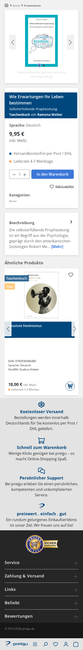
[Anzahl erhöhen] (25, 174)
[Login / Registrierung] (66, 644)
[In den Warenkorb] (70, 386)
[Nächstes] (70, 41)
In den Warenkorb (52, 174)
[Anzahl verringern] (14, 174)
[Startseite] (7, 5)
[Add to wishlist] (71, 275)
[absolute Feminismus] (41, 295)
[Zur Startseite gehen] (16, 643)
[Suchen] (45, 644)
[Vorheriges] (12, 41)
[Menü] (35, 644)
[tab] (41, 233)
